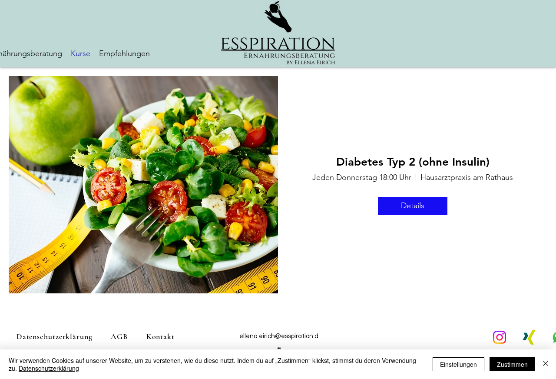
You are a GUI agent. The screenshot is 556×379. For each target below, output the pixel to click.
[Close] (545, 364)
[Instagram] (499, 337)
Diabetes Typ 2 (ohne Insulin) (413, 162)
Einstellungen (458, 364)
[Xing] (529, 337)
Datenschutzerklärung (49, 368)
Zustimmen (512, 364)
